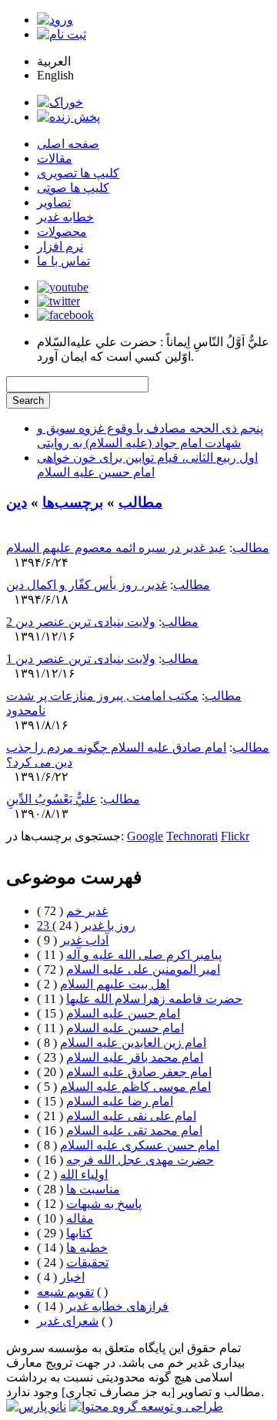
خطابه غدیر (65, 217)
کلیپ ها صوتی (73, 187)
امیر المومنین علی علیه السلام (143, 969)
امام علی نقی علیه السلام (131, 1115)
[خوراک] (60, 102)
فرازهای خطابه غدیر (117, 1306)
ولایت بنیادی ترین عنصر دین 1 (80, 658)
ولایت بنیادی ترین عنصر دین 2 (80, 621)
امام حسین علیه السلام (125, 1028)
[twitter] (58, 301)
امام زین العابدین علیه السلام (133, 1042)
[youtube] (62, 287)
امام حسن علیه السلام (123, 1013)
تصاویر (54, 202)
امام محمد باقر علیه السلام (134, 1057)
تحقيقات (87, 1262)
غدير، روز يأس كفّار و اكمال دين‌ (86, 584)
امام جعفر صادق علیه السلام (139, 1071)
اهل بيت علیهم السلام (114, 984)
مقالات (54, 158)
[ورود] (55, 19)
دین (16, 502)
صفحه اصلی (68, 143)
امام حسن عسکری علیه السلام (139, 1145)
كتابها (79, 1233)
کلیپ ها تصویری (78, 173)
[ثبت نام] (61, 34)
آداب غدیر (84, 940)
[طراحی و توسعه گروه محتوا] (146, 1406)
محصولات (62, 231)
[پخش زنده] (68, 116)
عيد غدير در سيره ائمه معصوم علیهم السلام (116, 547)
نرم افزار (60, 246)
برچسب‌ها (72, 502)
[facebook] (65, 314)
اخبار (72, 1277)
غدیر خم (87, 910)
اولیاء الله (84, 1174)
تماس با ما (63, 261)
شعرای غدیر (67, 1320)
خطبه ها (87, 1247)
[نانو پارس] (36, 1406)
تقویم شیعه (65, 1291)
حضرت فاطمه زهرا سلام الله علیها (154, 998)
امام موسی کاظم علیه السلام (135, 1086)
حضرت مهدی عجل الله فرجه (140, 1159)
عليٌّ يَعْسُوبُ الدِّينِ (51, 799)
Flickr (235, 836)
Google (145, 836)
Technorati (192, 836)
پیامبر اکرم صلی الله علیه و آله (144, 954)
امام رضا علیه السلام (119, 1101)
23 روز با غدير (86, 925)
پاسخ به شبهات (104, 1203)
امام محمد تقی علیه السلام (134, 1130)
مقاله (80, 1218)
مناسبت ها (93, 1189)
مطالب (140, 502)
